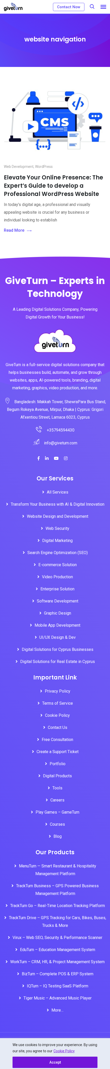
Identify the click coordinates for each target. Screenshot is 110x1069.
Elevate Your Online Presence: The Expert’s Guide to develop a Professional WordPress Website (53, 186)
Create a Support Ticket (58, 751)
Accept (55, 1062)
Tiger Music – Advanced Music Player (58, 998)
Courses (57, 824)
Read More (14, 230)
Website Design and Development (57, 516)
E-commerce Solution (57, 564)
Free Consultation (57, 739)
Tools (57, 788)
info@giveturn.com (60, 443)
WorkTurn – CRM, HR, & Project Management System (57, 961)
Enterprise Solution (57, 589)
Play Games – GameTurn (57, 812)
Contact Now (68, 7)
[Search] (92, 6)
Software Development (57, 601)
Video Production (57, 576)
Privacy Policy (57, 691)
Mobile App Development (57, 625)
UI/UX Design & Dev (57, 637)
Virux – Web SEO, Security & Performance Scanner (57, 937)
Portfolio (57, 763)
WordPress (44, 167)
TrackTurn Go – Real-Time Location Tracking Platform (57, 905)
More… (57, 1010)
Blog (57, 836)
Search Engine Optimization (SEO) (57, 552)
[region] (55, 1053)
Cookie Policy (64, 1051)
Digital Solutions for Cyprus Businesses (57, 649)
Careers (57, 800)
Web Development (19, 167)
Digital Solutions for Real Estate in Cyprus (57, 661)
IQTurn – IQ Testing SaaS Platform (57, 986)
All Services (57, 492)
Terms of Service (57, 703)
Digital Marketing (57, 540)
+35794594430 (60, 430)
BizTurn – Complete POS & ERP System (57, 973)
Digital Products (57, 775)
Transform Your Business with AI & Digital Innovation (57, 504)
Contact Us (57, 727)
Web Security (57, 528)
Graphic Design (57, 613)
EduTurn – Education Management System (57, 949)
